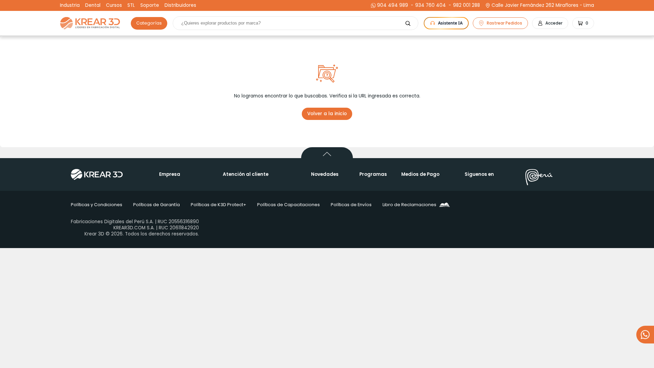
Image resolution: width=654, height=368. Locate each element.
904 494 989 (392, 5)
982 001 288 (465, 5)
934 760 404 (430, 5)
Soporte (149, 5)
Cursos (114, 5)
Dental (92, 5)
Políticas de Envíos (351, 205)
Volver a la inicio (327, 113)
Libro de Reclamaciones (409, 205)
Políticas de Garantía (156, 205)
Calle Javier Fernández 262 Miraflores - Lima (543, 5)
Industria (70, 5)
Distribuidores (180, 5)
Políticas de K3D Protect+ (218, 205)
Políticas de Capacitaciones (288, 205)
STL (131, 5)
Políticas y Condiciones (96, 205)
